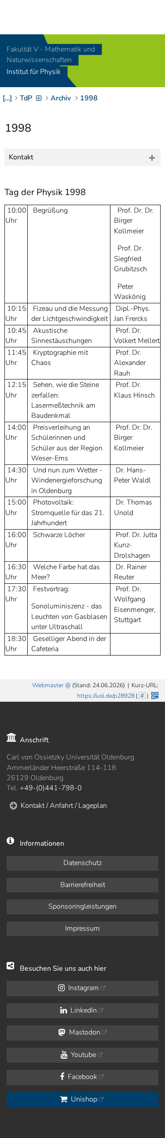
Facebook (81, 1077)
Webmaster (48, 685)
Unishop (83, 1099)
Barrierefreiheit (82, 885)
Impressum (82, 928)
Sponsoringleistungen (82, 906)
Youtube (82, 1055)
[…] (7, 98)
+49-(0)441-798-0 (51, 788)
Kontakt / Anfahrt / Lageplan (64, 805)
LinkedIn (83, 1010)
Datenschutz (82, 863)
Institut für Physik (34, 72)
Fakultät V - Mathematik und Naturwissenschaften (51, 54)
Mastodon (83, 1032)
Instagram (82, 988)
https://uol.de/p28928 (106, 696)
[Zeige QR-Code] (154, 695)
